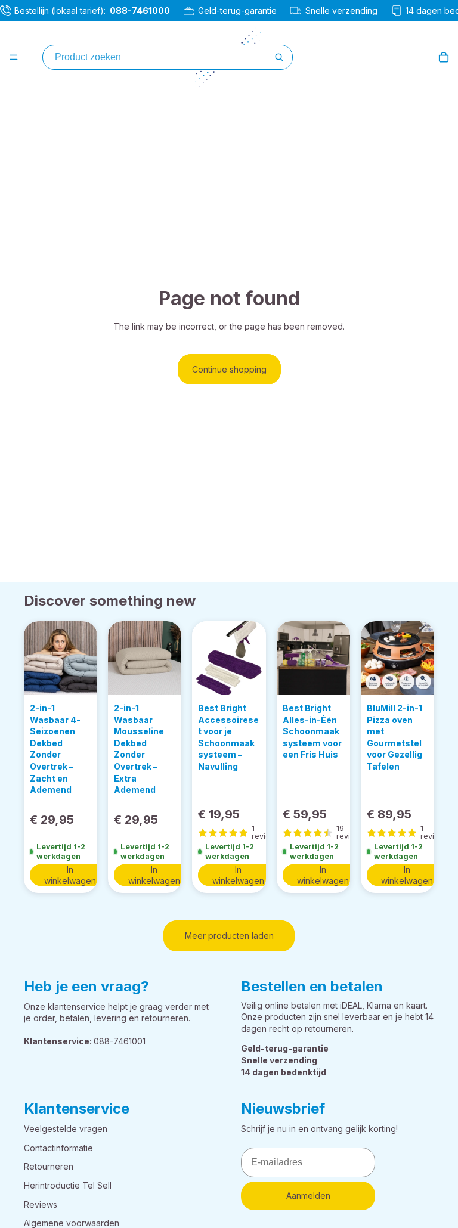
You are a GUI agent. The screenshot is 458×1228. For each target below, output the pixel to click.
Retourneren (48, 1166)
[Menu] (13, 57)
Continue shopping (229, 369)
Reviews (40, 1204)
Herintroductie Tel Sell (68, 1185)
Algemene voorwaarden (71, 1223)
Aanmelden (308, 1195)
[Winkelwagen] (444, 57)
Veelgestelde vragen (65, 1129)
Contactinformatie (58, 1148)
